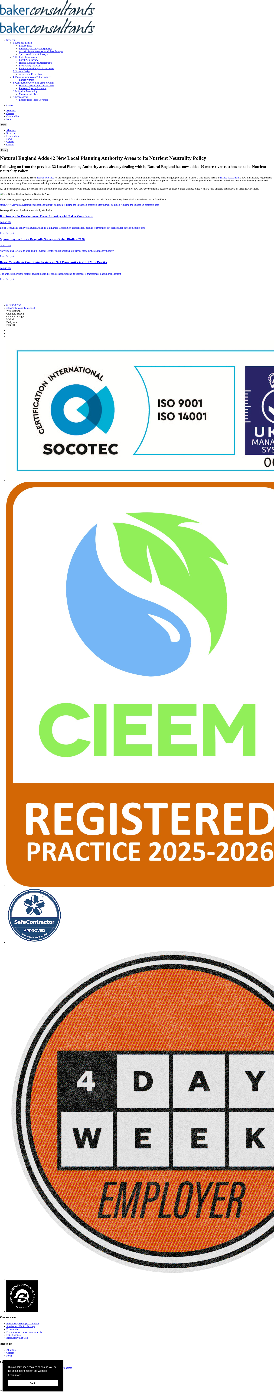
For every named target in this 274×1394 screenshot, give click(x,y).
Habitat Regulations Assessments (35, 62)
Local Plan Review (28, 60)
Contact (10, 105)
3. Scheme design (21, 71)
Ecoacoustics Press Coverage (33, 99)
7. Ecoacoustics (20, 97)
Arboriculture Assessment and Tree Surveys (41, 51)
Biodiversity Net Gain (30, 65)
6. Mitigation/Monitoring (25, 91)
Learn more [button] (14, 1375)
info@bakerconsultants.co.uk (21, 308)
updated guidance (45, 177)
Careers (10, 113)
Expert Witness (26, 79)
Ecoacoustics (25, 45)
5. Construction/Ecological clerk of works (33, 82)
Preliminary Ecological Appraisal (35, 48)
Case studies (12, 116)
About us (11, 110)
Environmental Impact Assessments (36, 68)
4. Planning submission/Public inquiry (32, 77)
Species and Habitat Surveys (33, 54)
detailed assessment (229, 177)
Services (10, 40)
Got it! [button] (33, 1383)
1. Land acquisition (22, 42)
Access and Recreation (30, 74)
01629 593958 (13, 305)
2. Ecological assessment (25, 57)
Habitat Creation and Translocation (36, 85)
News (9, 119)
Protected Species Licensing (33, 88)
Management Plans (28, 94)
